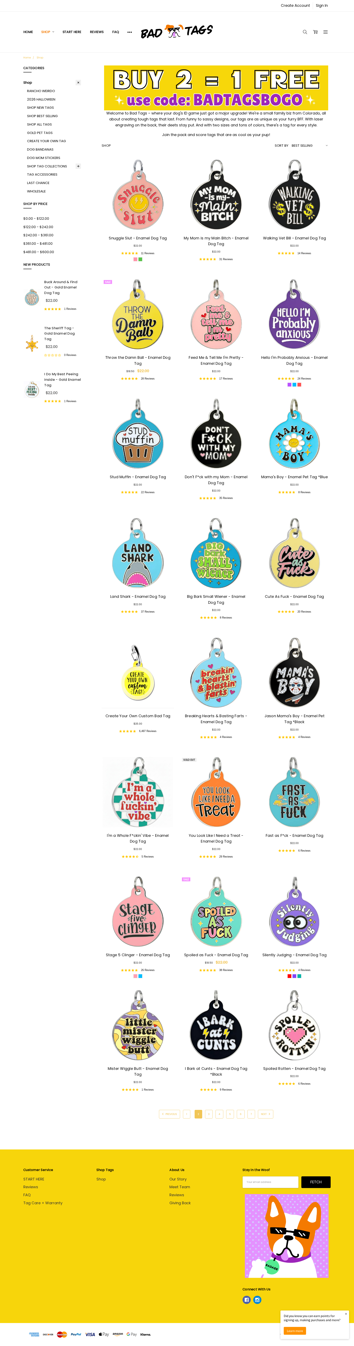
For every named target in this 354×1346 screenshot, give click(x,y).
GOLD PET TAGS (40, 132)
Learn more (295, 1331)
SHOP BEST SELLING (42, 115)
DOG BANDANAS (40, 149)
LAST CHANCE (38, 182)
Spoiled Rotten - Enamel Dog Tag (294, 1068)
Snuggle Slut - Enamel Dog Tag (138, 238)
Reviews (97, 32)
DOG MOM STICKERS (43, 157)
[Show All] (129, 32)
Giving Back (180, 1202)
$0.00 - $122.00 (36, 218)
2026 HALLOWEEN (41, 99)
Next (264, 1114)
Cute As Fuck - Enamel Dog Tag (294, 596)
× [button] (346, 1313)
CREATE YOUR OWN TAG (46, 140)
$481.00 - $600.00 (38, 251)
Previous (171, 1114)
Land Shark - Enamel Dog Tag (138, 596)
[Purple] (289, 384)
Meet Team (179, 1186)
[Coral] (299, 384)
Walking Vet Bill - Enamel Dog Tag (294, 238)
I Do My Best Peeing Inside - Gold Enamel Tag (62, 380)
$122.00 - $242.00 (38, 226)
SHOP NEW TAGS (40, 107)
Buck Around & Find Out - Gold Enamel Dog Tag (60, 287)
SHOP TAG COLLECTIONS (47, 166)
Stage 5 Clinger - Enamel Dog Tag (138, 954)
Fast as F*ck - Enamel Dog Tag (294, 835)
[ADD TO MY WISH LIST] (165, 174)
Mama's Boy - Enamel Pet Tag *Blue (294, 476)
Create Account (295, 5)
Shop (46, 32)
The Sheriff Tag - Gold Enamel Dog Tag (59, 334)
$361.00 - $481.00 (38, 243)
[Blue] (294, 384)
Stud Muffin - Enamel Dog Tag (138, 476)
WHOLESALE (36, 191)
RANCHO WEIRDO (41, 90)
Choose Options (138, 220)
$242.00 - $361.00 (38, 235)
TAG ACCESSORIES (42, 174)
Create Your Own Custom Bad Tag (138, 715)
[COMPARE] (165, 167)
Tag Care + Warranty (42, 1202)
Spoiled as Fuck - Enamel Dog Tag (216, 954)
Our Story (178, 1179)
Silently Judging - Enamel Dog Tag (294, 954)
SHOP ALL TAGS (39, 124)
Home (28, 32)
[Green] (140, 259)
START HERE (72, 32)
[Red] (289, 976)
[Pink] (135, 259)
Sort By (281, 145)
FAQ (115, 32)
